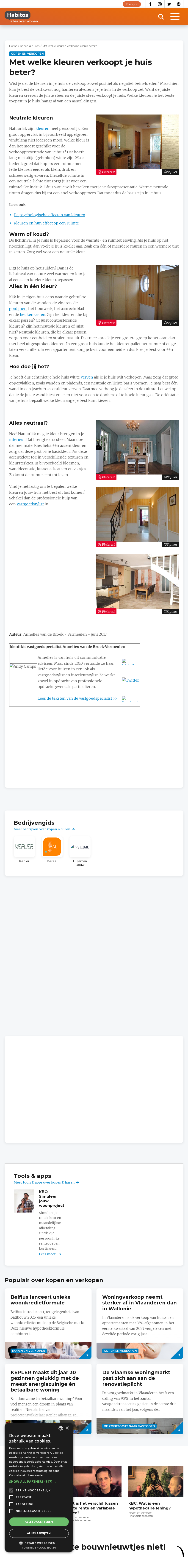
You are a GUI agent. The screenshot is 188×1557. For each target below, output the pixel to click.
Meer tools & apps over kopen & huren (44, 1182)
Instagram (160, 4)
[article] (24, 851)
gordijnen (18, 308)
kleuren (43, 128)
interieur (17, 439)
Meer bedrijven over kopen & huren (42, 829)
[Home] (21, 16)
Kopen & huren (30, 46)
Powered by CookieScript (39, 1547)
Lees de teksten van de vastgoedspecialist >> (77, 698)
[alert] (39, 1487)
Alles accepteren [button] (39, 1522)
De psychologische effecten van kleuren (49, 215)
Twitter (169, 4)
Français (131, 4)
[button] (39, 1481)
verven (87, 377)
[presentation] (48, 1323)
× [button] (67, 1428)
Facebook (150, 4)
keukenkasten (32, 314)
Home (13, 46)
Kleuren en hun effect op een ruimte (46, 223)
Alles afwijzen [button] (39, 1533)
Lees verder (36, 1475)
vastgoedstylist (30, 504)
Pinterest (178, 4)
